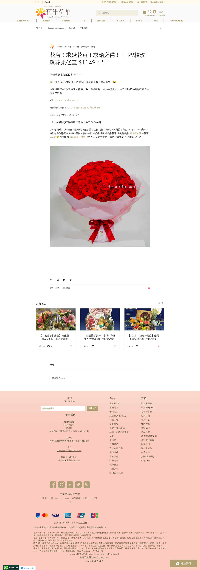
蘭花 (112, 436)
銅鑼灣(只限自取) (69, 457)
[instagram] (61, 484)
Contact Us (150, 15)
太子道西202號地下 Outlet (69, 450)
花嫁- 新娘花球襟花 (119, 432)
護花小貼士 (146, 432)
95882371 (160, 15)
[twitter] (78, 484)
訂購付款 (83, 522)
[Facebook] (53, 484)
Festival (72, 28)
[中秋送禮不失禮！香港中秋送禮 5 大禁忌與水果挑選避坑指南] (100, 319)
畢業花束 (114, 411)
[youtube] (70, 484)
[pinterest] (87, 484)
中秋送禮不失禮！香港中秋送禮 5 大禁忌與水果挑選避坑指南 (100, 337)
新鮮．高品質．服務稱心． (53, 6)
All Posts (39, 28)
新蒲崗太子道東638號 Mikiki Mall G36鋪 (69, 431)
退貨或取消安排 (149, 436)
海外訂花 (145, 419)
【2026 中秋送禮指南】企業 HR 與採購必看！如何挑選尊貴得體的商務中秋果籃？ (143, 337)
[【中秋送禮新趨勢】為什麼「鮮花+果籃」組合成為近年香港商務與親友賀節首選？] (56, 319)
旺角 (69, 447)
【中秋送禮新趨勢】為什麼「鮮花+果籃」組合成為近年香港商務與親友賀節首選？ (54, 337)
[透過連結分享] (71, 279)
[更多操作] (148, 46)
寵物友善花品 (116, 448)
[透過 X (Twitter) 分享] (57, 279)
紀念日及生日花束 (118, 415)
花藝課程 (114, 468)
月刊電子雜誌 (148, 440)
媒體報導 (145, 444)
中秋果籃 (84, 28)
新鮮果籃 (114, 424)
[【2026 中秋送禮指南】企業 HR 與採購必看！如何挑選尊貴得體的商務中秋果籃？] (144, 319)
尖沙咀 (69, 437)
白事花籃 (114, 444)
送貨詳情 (145, 415)
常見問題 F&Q (148, 407)
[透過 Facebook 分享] (51, 279)
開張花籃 (114, 419)
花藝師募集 (146, 411)
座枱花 (113, 440)
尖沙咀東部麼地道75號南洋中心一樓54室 (69, 440)
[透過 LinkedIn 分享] (64, 279)
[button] (142, 2)
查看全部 (160, 303)
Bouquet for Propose (56, 28)
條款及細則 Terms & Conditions (94, 557)
